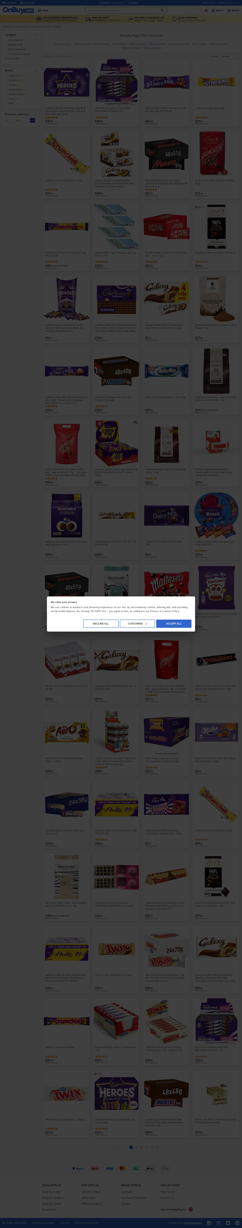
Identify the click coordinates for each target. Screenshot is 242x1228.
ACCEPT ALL (174, 623)
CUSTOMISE (135, 623)
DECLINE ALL (101, 623)
